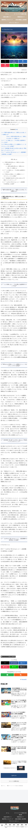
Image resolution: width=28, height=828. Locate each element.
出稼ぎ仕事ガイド (8, 816)
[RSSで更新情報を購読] (20, 674)
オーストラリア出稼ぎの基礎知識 (8, 656)
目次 (12, 159)
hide (16, 129)
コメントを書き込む (14, 781)
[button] (23, 65)
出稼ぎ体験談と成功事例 (20, 819)
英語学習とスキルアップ (7, 819)
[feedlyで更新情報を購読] (7, 674)
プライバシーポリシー (14, 821)
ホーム (7, 812)
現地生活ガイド (20, 816)
